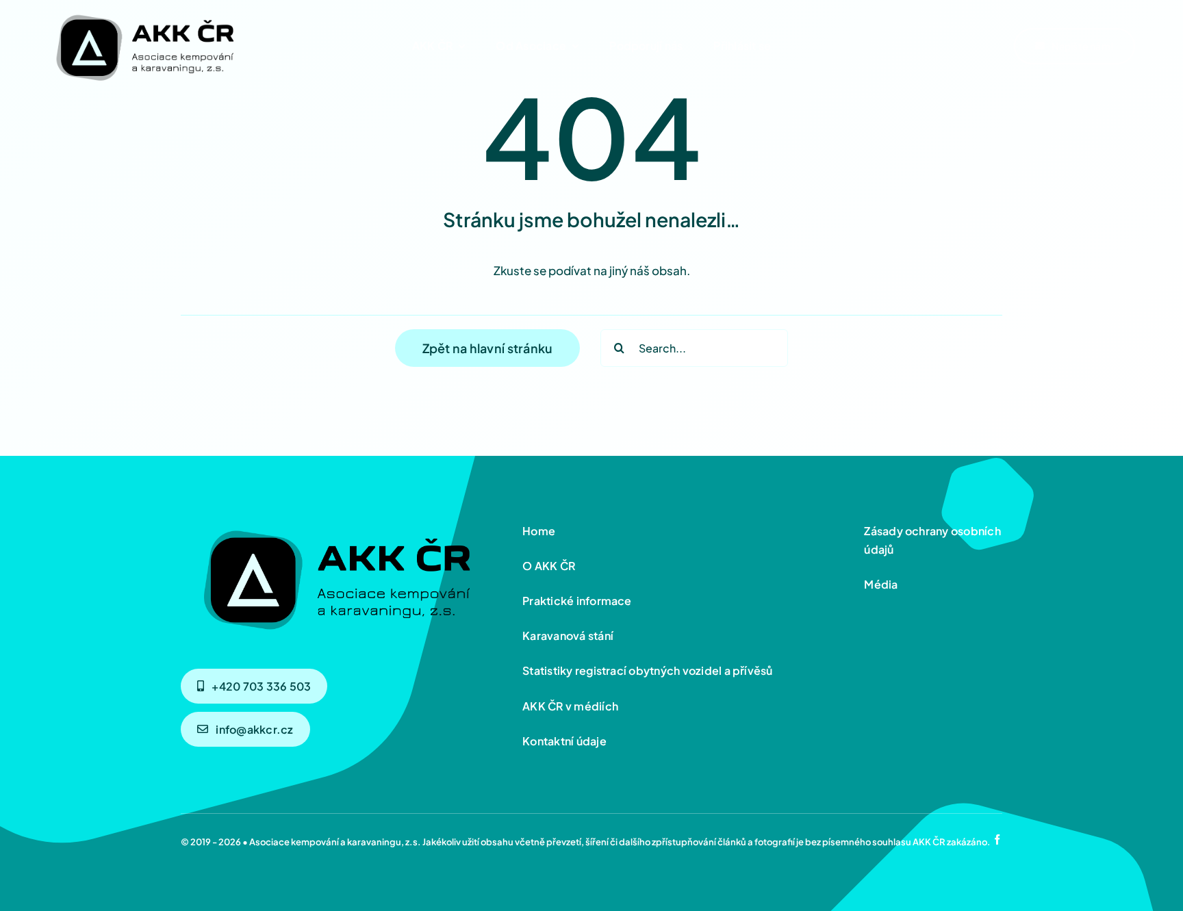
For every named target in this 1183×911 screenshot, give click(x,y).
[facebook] (997, 839)
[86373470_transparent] (143, 11)
